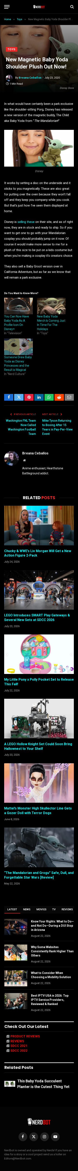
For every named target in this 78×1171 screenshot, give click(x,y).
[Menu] (7, 7)
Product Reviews (25, 1036)
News (27, 909)
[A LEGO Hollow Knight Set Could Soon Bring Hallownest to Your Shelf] (39, 718)
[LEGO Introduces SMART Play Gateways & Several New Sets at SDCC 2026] (39, 590)
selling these (26, 222)
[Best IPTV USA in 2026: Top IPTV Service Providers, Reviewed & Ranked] (15, 1001)
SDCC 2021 (18, 1046)
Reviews (67, 909)
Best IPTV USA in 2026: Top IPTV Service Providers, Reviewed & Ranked (49, 1000)
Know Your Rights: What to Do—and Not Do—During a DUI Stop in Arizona (52, 926)
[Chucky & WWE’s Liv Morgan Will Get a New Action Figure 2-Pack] (39, 525)
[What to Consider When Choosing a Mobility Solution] (15, 978)
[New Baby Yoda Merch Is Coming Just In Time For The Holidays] (51, 306)
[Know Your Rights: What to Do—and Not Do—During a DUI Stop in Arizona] (15, 927)
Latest (12, 909)
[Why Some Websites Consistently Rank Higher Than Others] (15, 952)
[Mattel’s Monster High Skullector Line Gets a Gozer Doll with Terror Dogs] (39, 783)
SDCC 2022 (18, 1051)
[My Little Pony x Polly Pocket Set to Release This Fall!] (39, 654)
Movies (41, 909)
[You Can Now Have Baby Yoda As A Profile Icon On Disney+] (18, 306)
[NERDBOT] (39, 7)
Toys (11, 49)
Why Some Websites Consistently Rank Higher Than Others (52, 951)
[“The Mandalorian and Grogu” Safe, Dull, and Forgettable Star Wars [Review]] (39, 847)
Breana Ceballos (30, 77)
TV (54, 909)
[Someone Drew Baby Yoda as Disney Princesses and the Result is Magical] (18, 346)
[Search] (71, 7)
